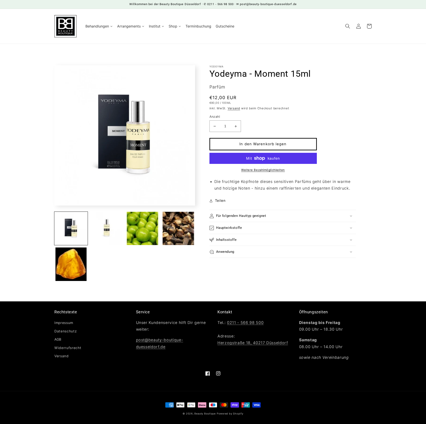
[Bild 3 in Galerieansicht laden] (142, 228)
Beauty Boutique (205, 413)
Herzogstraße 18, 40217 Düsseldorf (252, 342)
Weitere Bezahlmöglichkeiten (263, 170)
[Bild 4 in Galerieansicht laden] (178, 228)
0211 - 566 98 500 (245, 322)
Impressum (63, 323)
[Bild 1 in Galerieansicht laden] (71, 228)
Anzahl (214, 116)
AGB (57, 339)
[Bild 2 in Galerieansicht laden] (106, 228)
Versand (234, 108)
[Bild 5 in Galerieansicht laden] (71, 264)
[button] (347, 26)
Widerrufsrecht (67, 348)
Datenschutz (65, 331)
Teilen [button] (220, 200)
